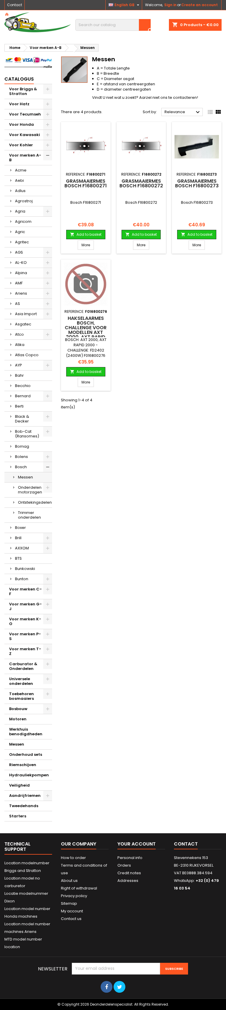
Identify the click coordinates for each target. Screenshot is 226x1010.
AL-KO (21, 262)
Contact (14, 4)
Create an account (199, 4)
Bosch (21, 467)
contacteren (185, 97)
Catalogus (19, 79)
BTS (18, 558)
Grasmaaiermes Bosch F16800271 (85, 183)
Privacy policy (74, 896)
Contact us (71, 918)
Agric (20, 232)
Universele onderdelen (21, 681)
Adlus (20, 190)
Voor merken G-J (25, 606)
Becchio (23, 385)
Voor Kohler (21, 145)
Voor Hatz (19, 104)
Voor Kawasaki (24, 135)
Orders (124, 865)
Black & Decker (22, 419)
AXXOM (22, 548)
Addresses (127, 880)
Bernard (23, 396)
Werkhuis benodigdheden (25, 731)
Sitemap (69, 903)
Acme (20, 170)
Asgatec (23, 324)
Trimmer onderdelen (29, 515)
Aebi (19, 180)
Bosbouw (18, 709)
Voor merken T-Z (25, 651)
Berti (19, 406)
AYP (18, 365)
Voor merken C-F (25, 591)
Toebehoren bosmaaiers (21, 696)
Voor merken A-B (25, 157)
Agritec (22, 242)
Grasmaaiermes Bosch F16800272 (141, 183)
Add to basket (86, 234)
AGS (19, 252)
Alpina (21, 273)
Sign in (170, 4)
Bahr (19, 375)
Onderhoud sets (25, 754)
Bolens (21, 456)
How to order (73, 857)
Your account (136, 844)
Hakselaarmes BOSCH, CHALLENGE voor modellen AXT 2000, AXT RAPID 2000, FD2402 (86, 330)
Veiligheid (19, 785)
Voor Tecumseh (25, 114)
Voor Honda (21, 124)
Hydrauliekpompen (29, 775)
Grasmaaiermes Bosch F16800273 (197, 183)
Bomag (22, 446)
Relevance (182, 112)
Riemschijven (22, 765)
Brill (18, 538)
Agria (20, 211)
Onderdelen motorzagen (30, 490)
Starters (17, 816)
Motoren (17, 719)
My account (72, 911)
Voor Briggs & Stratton (23, 91)
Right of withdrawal (79, 888)
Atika (19, 344)
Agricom (23, 221)
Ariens (21, 293)
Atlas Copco (27, 355)
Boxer (20, 527)
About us (69, 880)
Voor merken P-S (25, 636)
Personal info (129, 857)
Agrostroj (24, 201)
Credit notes (129, 873)
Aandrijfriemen (25, 795)
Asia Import (26, 314)
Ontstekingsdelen (35, 502)
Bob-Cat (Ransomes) (27, 434)
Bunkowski (25, 568)
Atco (19, 334)
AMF (19, 283)
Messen (25, 477)
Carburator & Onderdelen (23, 666)
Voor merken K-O (25, 621)
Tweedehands (23, 806)
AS (17, 303)
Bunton (21, 579)
